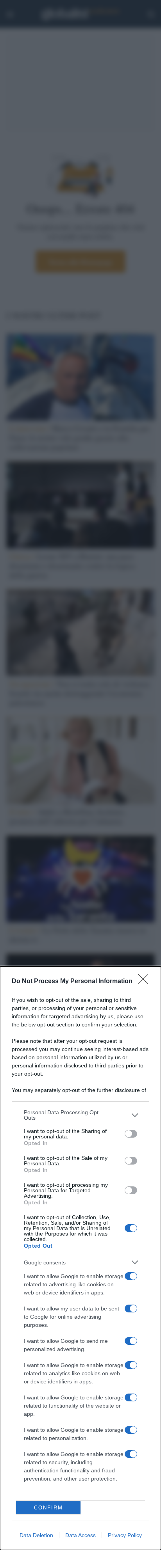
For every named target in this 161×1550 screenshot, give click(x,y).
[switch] (131, 1134)
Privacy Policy (125, 1535)
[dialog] (80, 1258)
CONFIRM (48, 1508)
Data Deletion (36, 1535)
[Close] (145, 981)
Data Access (80, 1535)
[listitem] (80, 1115)
